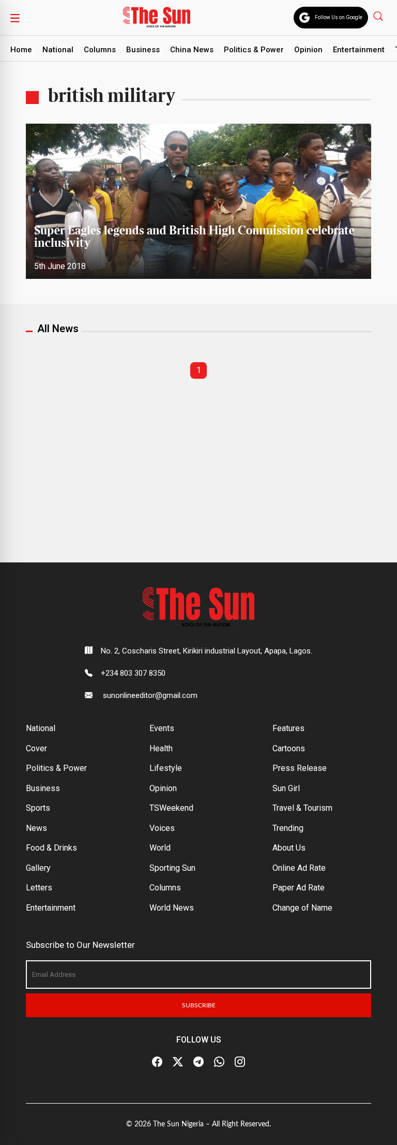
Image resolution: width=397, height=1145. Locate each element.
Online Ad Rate (299, 868)
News (36, 828)
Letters (39, 888)
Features (288, 728)
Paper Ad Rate (298, 888)
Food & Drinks (51, 848)
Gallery (38, 868)
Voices (162, 828)
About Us (289, 848)
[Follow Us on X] (178, 1062)
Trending (287, 828)
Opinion (308, 49)
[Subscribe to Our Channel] (198, 1062)
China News (191, 49)
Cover (36, 748)
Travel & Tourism (302, 808)
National (57, 49)
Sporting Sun (172, 868)
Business (143, 49)
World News (171, 908)
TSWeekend (171, 808)
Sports (38, 808)
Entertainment (359, 49)
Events (161, 728)
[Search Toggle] (379, 16)
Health (161, 748)
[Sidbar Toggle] (15, 17)
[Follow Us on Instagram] (240, 1062)
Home (21, 49)
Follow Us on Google (338, 17)
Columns (100, 49)
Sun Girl (286, 788)
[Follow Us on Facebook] (157, 1062)
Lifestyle (165, 768)
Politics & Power (254, 49)
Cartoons (288, 748)
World (160, 848)
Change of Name (302, 908)
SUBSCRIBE (199, 1005)
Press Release (299, 768)
